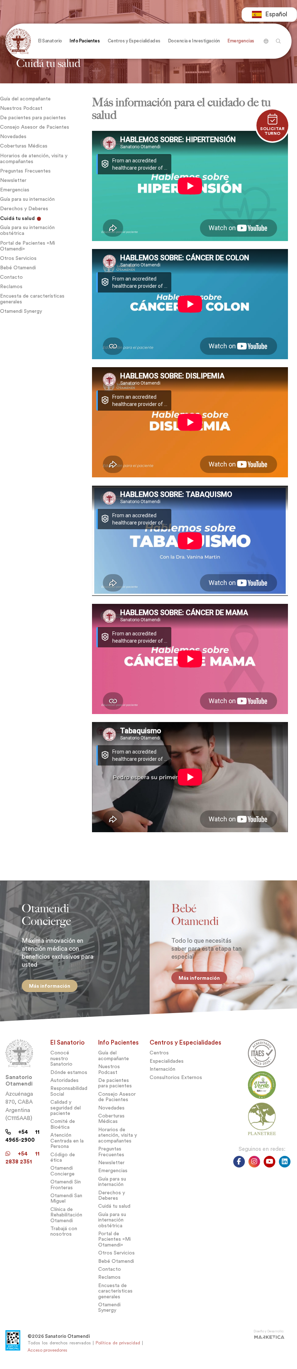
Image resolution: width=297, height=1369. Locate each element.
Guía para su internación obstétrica (27, 230)
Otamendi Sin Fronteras (65, 1184)
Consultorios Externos (176, 1077)
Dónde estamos (68, 1072)
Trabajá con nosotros (63, 1231)
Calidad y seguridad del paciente (65, 1107)
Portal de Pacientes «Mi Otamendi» (27, 246)
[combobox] (269, 14)
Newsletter (13, 180)
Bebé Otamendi (18, 267)
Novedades (13, 136)
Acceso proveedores (47, 1350)
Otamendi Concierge (62, 1170)
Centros (159, 1052)
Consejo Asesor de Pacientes (34, 127)
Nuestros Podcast (21, 108)
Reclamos (11, 286)
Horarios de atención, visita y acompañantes (33, 158)
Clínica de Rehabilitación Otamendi (66, 1215)
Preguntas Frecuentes (25, 171)
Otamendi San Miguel (66, 1198)
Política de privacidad (118, 1342)
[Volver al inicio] (19, 41)
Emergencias (14, 189)
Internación (162, 1069)
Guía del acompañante (25, 98)
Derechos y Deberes (24, 208)
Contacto (11, 277)
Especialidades (167, 1061)
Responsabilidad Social (68, 1091)
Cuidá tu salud (18, 218)
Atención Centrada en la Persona (67, 1140)
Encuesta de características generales (32, 298)
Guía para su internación (27, 199)
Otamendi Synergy (21, 311)
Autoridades (64, 1080)
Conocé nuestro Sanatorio (61, 1058)
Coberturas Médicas (23, 146)
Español (276, 14)
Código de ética (62, 1157)
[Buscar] (265, 38)
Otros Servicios (18, 258)
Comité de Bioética (62, 1124)
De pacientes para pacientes (33, 117)
